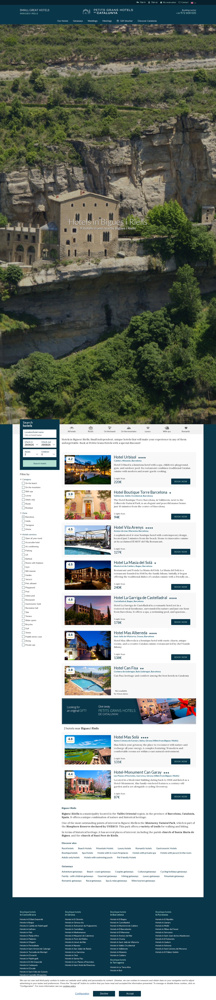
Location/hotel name (34, 432)
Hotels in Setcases (164, 932)
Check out (46, 442)
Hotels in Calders (118, 955)
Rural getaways (93, 880)
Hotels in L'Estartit (28, 955)
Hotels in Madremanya (75, 932)
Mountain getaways (174, 876)
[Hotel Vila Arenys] (88, 553)
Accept (130, 993)
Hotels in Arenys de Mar (121, 935)
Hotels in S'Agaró (28, 942)
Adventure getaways (72, 871)
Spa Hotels (87, 852)
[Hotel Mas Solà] (88, 763)
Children (45, 452)
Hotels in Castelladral (120, 922)
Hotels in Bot (116, 970)
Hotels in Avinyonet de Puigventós (81, 925)
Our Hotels (62, 20)
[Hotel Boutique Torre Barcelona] (88, 518)
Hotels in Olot (71, 955)
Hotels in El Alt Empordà (31, 962)
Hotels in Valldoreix (119, 948)
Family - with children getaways (77, 876)
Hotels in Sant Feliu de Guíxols (34, 971)
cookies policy (69, 986)
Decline (104, 993)
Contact (184, 2)
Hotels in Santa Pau (74, 958)
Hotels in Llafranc (28, 929)
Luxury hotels (124, 848)
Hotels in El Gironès (74, 919)
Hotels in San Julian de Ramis (78, 948)
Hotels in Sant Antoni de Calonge (35, 948)
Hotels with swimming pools (98, 857)
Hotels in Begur (27, 922)
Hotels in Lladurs (163, 942)
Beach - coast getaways (99, 871)
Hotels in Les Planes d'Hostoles (79, 962)
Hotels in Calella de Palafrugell (33, 925)
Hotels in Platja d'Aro (29, 935)
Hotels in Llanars (163, 922)
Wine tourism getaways (143, 880)
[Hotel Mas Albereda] (88, 659)
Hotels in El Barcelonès (120, 929)
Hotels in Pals (26, 932)
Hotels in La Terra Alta (120, 967)
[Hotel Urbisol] (88, 483)
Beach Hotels (85, 848)
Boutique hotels (70, 852)
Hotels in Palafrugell (29, 958)
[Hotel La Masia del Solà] (88, 588)
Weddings (93, 20)
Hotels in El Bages (118, 919)
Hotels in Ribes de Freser (166, 929)
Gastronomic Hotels (166, 848)
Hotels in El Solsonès (165, 939)
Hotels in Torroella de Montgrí (33, 952)
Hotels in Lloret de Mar (75, 942)
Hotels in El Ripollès (164, 919)
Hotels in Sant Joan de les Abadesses (172, 935)
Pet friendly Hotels (126, 857)
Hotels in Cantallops (74, 929)
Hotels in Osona (117, 939)
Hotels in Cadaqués (29, 965)
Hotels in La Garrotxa (74, 952)
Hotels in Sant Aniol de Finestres (80, 965)
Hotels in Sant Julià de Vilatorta (124, 942)
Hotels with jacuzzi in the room (175, 852)
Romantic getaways (72, 880)
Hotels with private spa (144, 852)
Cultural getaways (147, 871)
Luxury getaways (151, 876)
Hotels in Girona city (74, 922)
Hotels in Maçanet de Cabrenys (79, 935)
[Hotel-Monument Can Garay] (88, 798)
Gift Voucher (126, 20)
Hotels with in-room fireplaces (112, 852)
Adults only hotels (71, 857)
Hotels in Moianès (118, 952)
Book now (180, 481)
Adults (27, 452)
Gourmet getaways (107, 876)
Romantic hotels (143, 848)
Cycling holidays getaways (173, 871)
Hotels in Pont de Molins (76, 939)
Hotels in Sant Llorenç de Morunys (171, 948)
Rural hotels (68, 848)
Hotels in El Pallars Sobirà (166, 952)
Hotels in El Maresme (119, 932)
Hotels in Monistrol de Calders (124, 925)
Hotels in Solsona (163, 945)
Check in (29, 442)
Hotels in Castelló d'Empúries (33, 975)
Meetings (107, 20)
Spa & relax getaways (116, 880)
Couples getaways (124, 871)
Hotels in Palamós (28, 939)
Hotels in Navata (72, 945)
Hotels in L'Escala (27, 968)
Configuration (82, 993)
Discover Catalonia (147, 20)
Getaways (78, 20)
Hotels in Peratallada (29, 945)
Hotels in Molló (162, 925)
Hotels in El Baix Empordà (31, 919)
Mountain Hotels (104, 848)
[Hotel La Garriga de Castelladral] (88, 624)
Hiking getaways (129, 876)
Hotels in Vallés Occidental (122, 945)
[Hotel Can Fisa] (88, 694)
